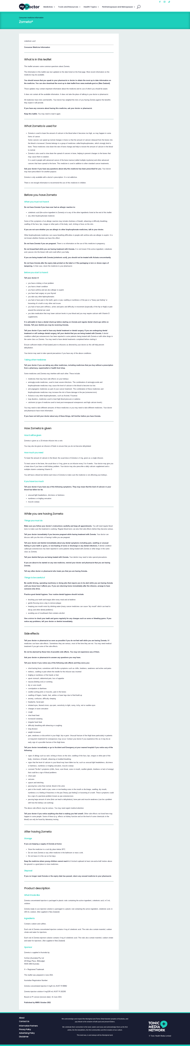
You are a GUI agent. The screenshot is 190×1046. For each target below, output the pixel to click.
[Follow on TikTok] (169, 2)
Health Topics (90, 7)
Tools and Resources (68, 7)
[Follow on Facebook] (160, 2)
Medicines (48, 7)
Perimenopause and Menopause (117, 7)
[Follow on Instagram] (164, 2)
